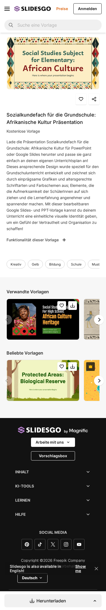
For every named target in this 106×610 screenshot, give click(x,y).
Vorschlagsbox (53, 455)
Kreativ (16, 264)
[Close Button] (96, 568)
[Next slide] (99, 320)
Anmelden (87, 8)
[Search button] (10, 25)
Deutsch (30, 577)
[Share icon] (94, 99)
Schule (76, 264)
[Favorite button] (81, 99)
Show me (80, 568)
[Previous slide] (7, 320)
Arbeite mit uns (50, 442)
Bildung (55, 264)
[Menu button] (7, 8)
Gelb (35, 264)
